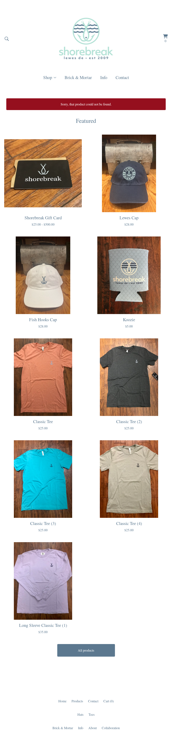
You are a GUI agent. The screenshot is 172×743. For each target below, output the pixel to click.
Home (62, 701)
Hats (80, 714)
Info (103, 77)
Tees (92, 714)
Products (77, 701)
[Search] (6, 39)
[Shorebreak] (86, 39)
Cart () (108, 701)
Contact (122, 77)
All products (86, 650)
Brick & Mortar (78, 77)
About (92, 728)
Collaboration (111, 728)
